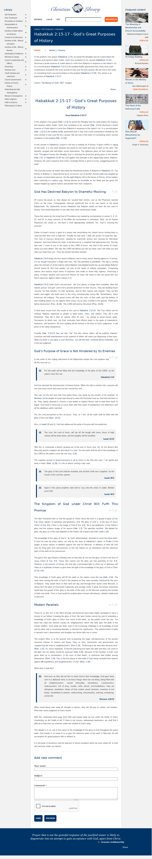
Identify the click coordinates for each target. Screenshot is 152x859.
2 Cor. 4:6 (45, 525)
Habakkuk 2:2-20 (88, 73)
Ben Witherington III (140, 86)
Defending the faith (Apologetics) (13, 91)
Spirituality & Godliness (15, 54)
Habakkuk (59, 29)
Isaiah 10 (45, 424)
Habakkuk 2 (51, 76)
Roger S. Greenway (140, 145)
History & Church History (12, 84)
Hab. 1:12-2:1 (41, 132)
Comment (40, 785)
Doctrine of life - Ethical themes (14, 48)
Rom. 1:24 (50, 658)
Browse (38, 19)
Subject (38, 776)
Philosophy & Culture (14, 106)
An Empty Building (133, 57)
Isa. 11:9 (72, 453)
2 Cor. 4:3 (112, 561)
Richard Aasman (141, 63)
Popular (144, 41)
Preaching (9, 67)
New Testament (11, 18)
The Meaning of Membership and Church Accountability (135, 27)
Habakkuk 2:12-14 (87, 310)
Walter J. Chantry (57, 50)
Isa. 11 (96, 447)
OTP (58, 19)
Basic (37, 50)
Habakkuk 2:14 (107, 377)
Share (113, 89)
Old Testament (47, 29)
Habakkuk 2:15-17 (79, 115)
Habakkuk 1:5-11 (103, 60)
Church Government (13, 80)
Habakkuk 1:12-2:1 (59, 66)
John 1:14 (104, 532)
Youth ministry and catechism (13, 74)
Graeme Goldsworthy (112, 842)
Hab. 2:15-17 (48, 333)
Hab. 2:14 (108, 577)
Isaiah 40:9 (109, 494)
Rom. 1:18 (85, 662)
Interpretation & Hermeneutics (12, 26)
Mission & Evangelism (14, 96)
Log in (49, 19)
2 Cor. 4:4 (80, 525)
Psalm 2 (109, 541)
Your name (40, 766)
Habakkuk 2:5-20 (53, 158)
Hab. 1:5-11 (96, 125)
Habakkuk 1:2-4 (65, 57)
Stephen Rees (142, 115)
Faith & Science (11, 102)
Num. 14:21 (55, 418)
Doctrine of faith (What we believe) (14, 32)
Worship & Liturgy (12, 57)
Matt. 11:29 (52, 463)
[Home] (76, 8)
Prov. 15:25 (98, 304)
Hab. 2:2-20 (61, 138)
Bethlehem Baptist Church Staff (137, 35)
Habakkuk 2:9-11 (41, 284)
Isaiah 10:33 (108, 439)
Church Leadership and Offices (15, 61)
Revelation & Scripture (14, 21)
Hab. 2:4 (38, 158)
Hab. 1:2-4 (63, 122)
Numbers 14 (39, 398)
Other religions (11, 99)
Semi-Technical (140, 89)
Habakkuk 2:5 (107, 171)
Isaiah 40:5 (109, 478)
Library (37, 29)
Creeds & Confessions (14, 37)
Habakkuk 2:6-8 (41, 258)
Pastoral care (11, 70)
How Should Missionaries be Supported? (132, 135)
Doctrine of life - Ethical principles (14, 42)
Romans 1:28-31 (107, 699)
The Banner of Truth (50, 83)
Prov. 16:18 (56, 304)
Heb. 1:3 (78, 528)
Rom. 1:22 (39, 649)
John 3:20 (78, 652)
